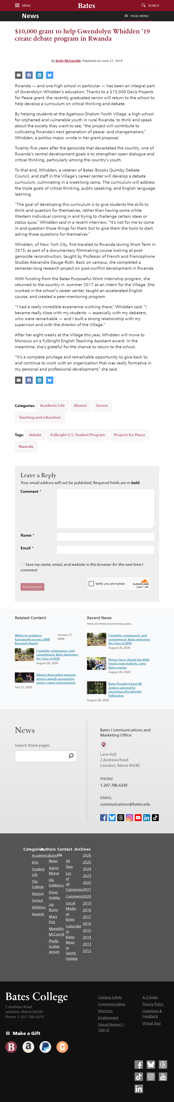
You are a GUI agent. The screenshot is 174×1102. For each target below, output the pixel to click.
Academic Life (52, 405)
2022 (87, 882)
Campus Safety (110, 997)
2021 (87, 889)
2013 (87, 944)
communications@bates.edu (125, 804)
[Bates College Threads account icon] (163, 1064)
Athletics (39, 907)
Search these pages (32, 745)
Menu (26, 5)
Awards (38, 914)
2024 (87, 869)
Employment (108, 1018)
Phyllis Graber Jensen (54, 946)
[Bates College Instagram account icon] (151, 1076)
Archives (82, 849)
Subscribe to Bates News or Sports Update (73, 942)
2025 (87, 862)
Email (27, 548)
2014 (87, 937)
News (30, 16)
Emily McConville (68, 61)
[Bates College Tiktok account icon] (139, 1076)
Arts (35, 862)
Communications (111, 1004)
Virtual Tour (151, 1023)
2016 (87, 923)
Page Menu (139, 16)
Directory (105, 1011)
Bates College (36, 996)
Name (28, 535)
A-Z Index (150, 997)
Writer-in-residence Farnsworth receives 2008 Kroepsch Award (32, 639)
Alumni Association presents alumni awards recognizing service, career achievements (56, 678)
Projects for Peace (129, 435)
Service (102, 405)
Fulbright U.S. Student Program (78, 435)
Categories (33, 849)
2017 (87, 917)
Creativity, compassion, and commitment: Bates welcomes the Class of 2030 (57, 654)
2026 (87, 855)
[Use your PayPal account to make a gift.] (45, 1047)
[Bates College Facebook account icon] (139, 1064)
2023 (87, 876)
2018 (87, 910)
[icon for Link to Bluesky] (112, 817)
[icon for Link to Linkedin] (146, 817)
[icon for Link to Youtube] (138, 817)
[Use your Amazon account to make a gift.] (28, 1047)
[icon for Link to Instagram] (129, 817)
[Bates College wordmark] (86, 5)
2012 (87, 951)
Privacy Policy (152, 1004)
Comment (31, 491)
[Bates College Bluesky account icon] (151, 1064)
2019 (87, 903)
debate (35, 435)
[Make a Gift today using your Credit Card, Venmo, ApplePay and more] (11, 1047)
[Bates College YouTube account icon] (163, 1076)
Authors (48, 849)
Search (153, 5)
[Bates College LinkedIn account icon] (139, 1089)
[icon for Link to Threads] (120, 817)
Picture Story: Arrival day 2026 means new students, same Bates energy (128, 663)
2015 (87, 930)
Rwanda (26, 446)
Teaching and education (40, 417)
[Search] (71, 756)
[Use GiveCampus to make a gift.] (62, 1047)
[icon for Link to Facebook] (103, 817)
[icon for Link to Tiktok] (155, 817)
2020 (87, 896)
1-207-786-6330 (113, 785)
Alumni (80, 405)
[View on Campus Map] (103, 744)
